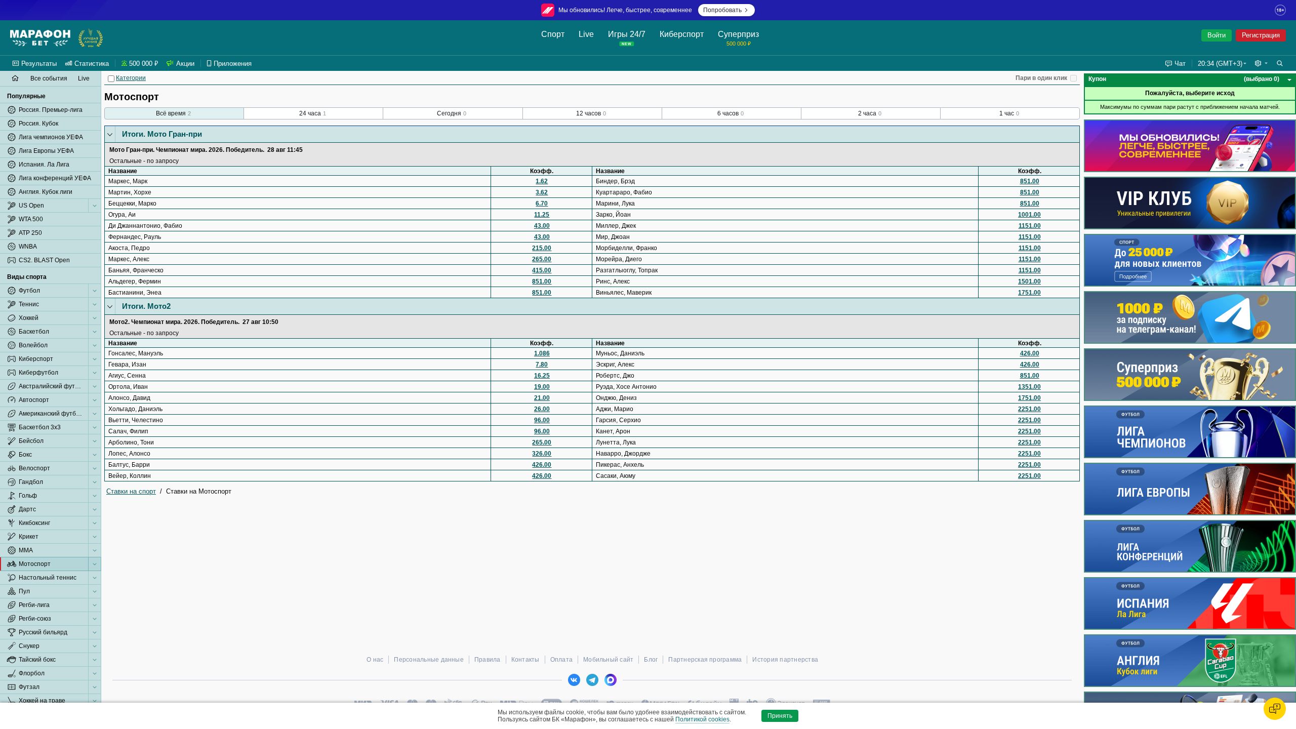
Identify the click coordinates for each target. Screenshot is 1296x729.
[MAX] (610, 680)
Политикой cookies (702, 719)
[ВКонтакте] (574, 680)
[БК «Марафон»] (40, 38)
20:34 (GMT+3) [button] (1220, 63)
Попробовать (722, 10)
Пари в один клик (1041, 78)
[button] (1261, 63)
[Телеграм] (592, 680)
